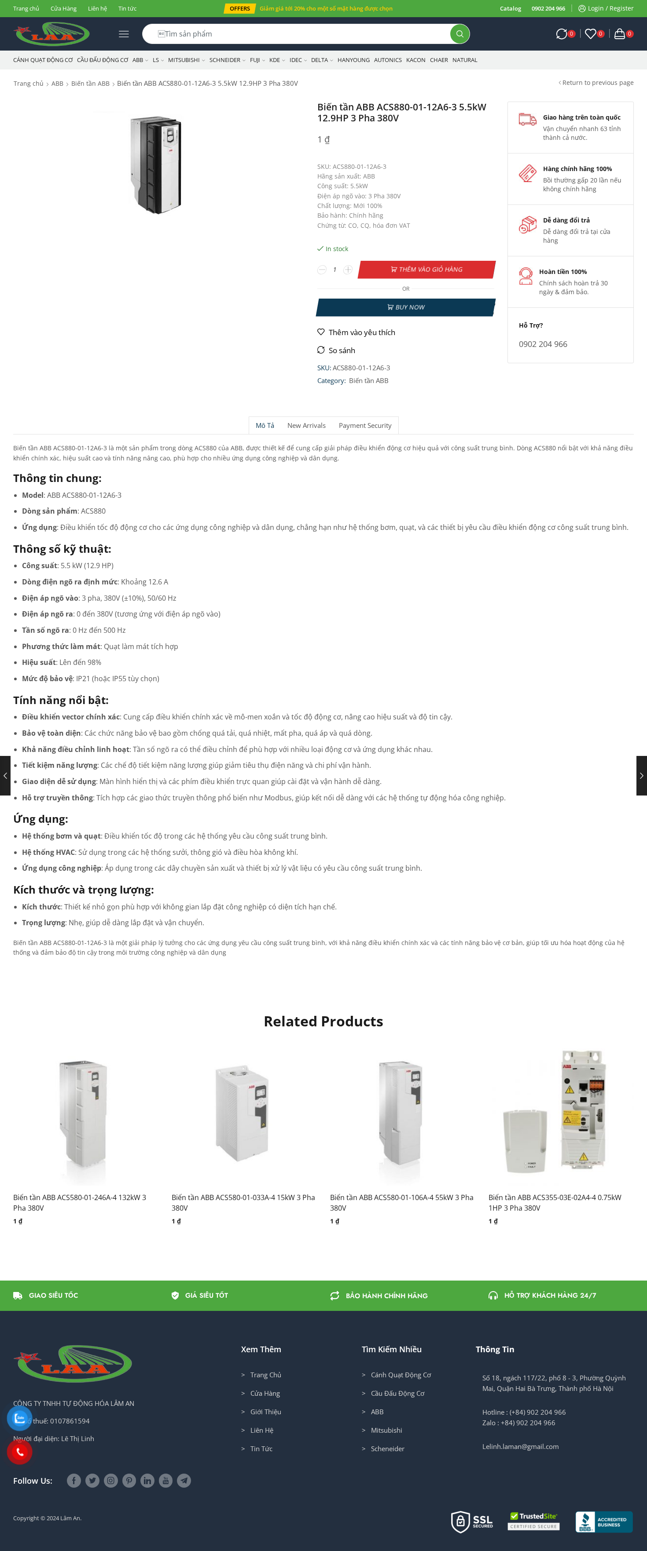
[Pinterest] (129, 1481)
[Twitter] (92, 1481)
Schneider (225, 60)
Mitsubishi (184, 60)
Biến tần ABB (90, 83)
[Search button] (460, 34)
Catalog (510, 8)
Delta (319, 60)
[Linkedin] (147, 1481)
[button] (240, 9)
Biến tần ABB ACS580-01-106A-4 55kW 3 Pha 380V (402, 1203)
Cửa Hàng (64, 8)
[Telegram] (184, 1481)
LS (156, 60)
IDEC (296, 60)
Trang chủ (26, 8)
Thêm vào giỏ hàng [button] (77, 1116)
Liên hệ (97, 8)
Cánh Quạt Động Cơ (43, 60)
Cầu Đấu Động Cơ (102, 60)
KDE (274, 60)
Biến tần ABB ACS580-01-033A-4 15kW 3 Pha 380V (243, 1203)
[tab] (265, 425)
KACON (416, 60)
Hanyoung (354, 60)
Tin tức (127, 8)
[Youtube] (166, 1481)
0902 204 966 (548, 8)
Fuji (255, 60)
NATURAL (465, 60)
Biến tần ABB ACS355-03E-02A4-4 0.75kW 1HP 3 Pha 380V (555, 1203)
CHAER (439, 60)
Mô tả (265, 425)
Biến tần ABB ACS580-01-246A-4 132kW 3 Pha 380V (79, 1203)
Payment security (365, 425)
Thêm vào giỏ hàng (431, 269)
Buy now (410, 307)
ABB (137, 60)
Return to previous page (598, 82)
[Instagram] (111, 1481)
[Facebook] (74, 1481)
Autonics (388, 60)
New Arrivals (306, 425)
